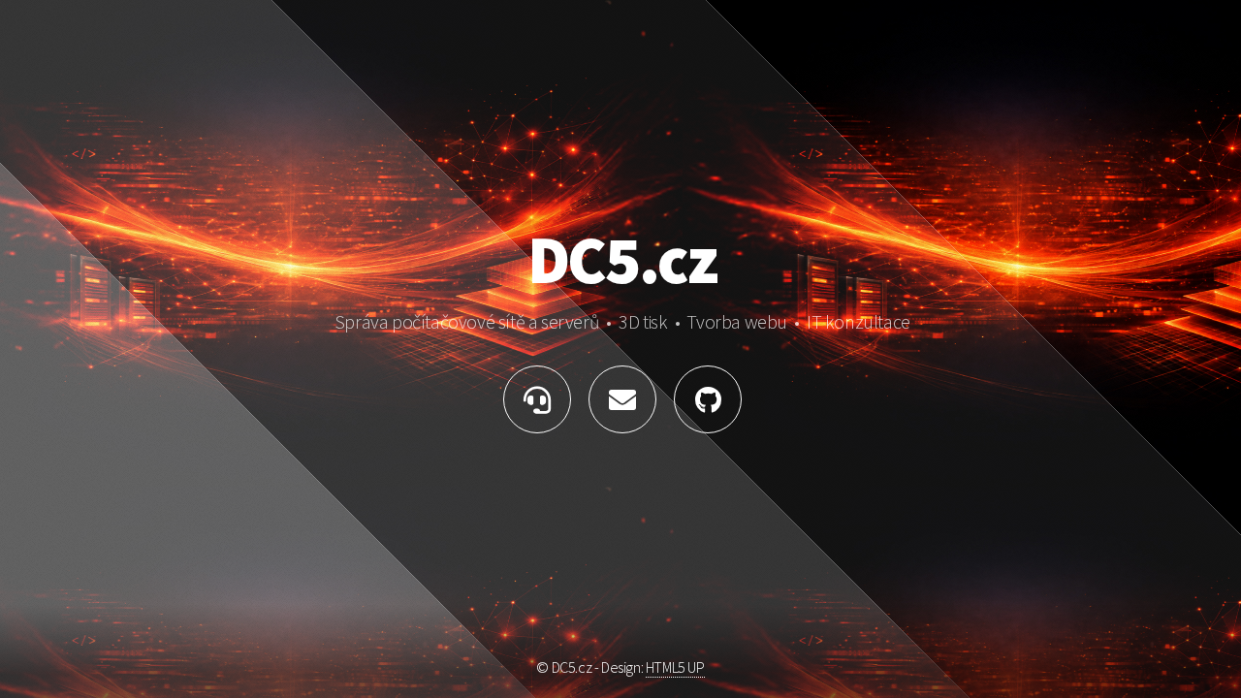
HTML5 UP (675, 667)
